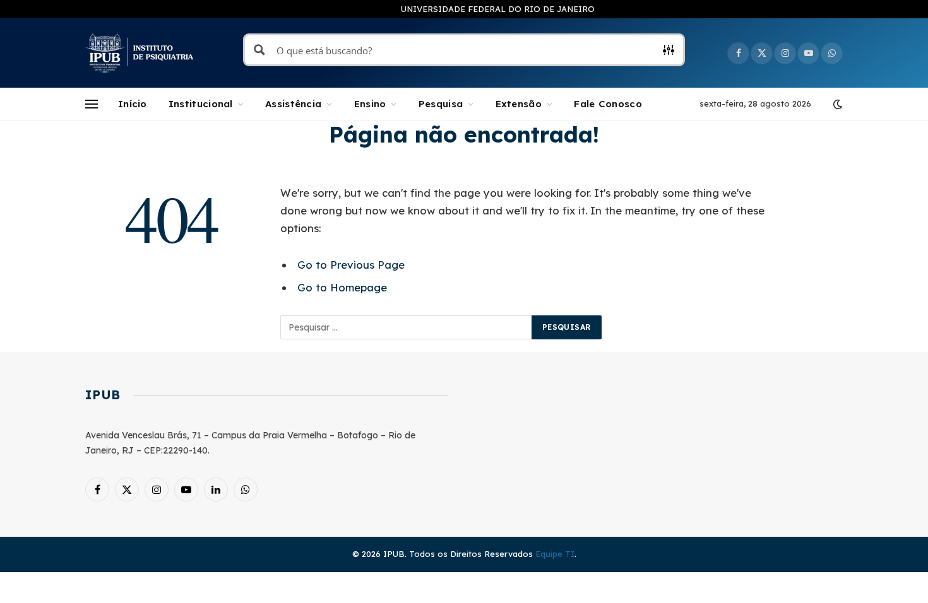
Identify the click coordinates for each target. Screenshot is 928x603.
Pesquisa (441, 104)
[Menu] (91, 104)
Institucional (201, 104)
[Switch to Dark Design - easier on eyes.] (836, 104)
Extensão (519, 104)
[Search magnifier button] (259, 50)
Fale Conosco (608, 104)
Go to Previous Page (351, 264)
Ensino (370, 104)
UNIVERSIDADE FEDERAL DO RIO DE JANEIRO (498, 9)
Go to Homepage (342, 287)
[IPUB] (139, 53)
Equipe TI (554, 554)
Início (132, 104)
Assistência (293, 104)
